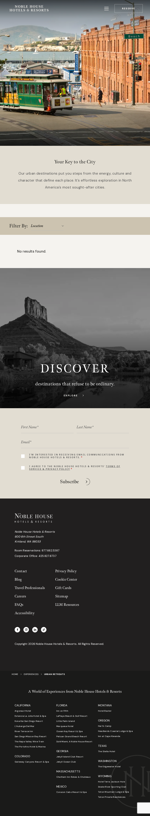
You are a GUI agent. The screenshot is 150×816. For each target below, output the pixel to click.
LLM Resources (67, 605)
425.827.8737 (48, 556)
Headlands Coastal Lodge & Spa (115, 731)
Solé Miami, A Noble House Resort (74, 741)
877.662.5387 (51, 550)
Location (37, 226)
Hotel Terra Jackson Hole (111, 781)
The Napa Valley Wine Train (29, 741)
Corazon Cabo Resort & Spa (71, 792)
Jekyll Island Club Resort (69, 756)
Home (15, 674)
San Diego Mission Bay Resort (30, 736)
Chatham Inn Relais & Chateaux (73, 776)
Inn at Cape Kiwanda (109, 736)
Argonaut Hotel (23, 710)
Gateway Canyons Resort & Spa (32, 761)
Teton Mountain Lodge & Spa (113, 791)
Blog (18, 579)
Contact (21, 571)
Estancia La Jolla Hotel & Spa (30, 716)
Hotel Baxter (105, 710)
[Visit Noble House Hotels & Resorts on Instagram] (26, 629)
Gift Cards (63, 588)
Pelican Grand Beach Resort (71, 736)
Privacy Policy (66, 571)
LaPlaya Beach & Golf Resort (71, 716)
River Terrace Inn (24, 731)
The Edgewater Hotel (109, 766)
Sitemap (61, 596)
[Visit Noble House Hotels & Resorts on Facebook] (17, 629)
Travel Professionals (30, 588)
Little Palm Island (65, 721)
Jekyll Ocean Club (66, 761)
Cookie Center (66, 579)
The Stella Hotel (106, 751)
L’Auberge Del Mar (24, 726)
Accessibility (25, 613)
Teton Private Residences (111, 797)
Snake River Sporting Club (112, 786)
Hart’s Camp (105, 726)
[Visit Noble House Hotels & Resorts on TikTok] (43, 629)
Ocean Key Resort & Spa (69, 731)
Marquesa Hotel (64, 726)
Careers (20, 596)
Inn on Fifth (62, 710)
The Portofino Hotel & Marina (30, 746)
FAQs (19, 605)
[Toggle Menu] (106, 8)
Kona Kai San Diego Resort (29, 721)
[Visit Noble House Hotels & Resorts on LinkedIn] (35, 629)
